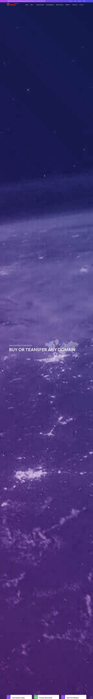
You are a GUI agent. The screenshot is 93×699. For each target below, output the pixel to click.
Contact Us (74, 4)
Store (31, 4)
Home (26, 4)
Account (82, 4)
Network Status (59, 4)
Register (79, 1)
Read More (14, 355)
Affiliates (68, 4)
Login (75, 1)
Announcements (40, 4)
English (70, 1)
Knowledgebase (50, 4)
